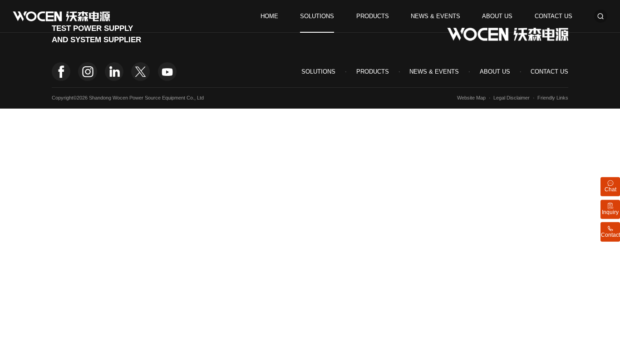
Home (269, 16)
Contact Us (553, 16)
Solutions (317, 16)
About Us (497, 16)
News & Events (435, 16)
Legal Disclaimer (511, 97)
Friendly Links (552, 97)
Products (372, 16)
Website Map (471, 97)
